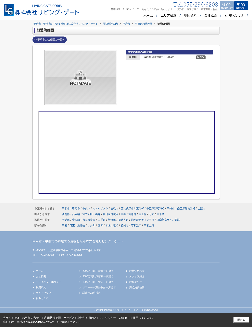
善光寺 (125, 225)
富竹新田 (88, 214)
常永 (108, 225)
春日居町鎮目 (111, 214)
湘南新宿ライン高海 (168, 219)
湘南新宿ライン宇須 (143, 219)
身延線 (66, 219)
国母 (100, 225)
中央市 (86, 208)
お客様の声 (135, 281)
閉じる (241, 319)
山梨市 (201, 208)
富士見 (143, 214)
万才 (152, 214)
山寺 (98, 214)
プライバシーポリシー (48, 281)
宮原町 (133, 214)
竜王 (72, 225)
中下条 (160, 214)
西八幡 (76, 214)
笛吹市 (114, 208)
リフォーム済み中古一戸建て (99, 287)
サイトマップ (43, 292)
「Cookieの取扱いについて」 (41, 322)
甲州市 (171, 208)
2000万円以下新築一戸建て (98, 270)
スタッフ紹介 (137, 276)
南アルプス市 (100, 208)
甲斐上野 (149, 225)
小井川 (91, 225)
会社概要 (41, 276)
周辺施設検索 (137, 287)
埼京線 (112, 219)
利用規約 (41, 287)
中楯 (124, 214)
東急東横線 (89, 219)
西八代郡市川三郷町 (132, 208)
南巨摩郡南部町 (186, 208)
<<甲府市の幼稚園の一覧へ (49, 39)
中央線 (76, 219)
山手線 (102, 219)
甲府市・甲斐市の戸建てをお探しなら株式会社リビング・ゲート (78, 241)
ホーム (40, 270)
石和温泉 (136, 225)
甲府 (64, 225)
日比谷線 (123, 219)
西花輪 (66, 214)
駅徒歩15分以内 (91, 292)
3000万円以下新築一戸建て (98, 276)
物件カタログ (43, 298)
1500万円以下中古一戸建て (98, 281)
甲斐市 (66, 208)
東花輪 (81, 225)
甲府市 (76, 208)
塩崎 (115, 225)
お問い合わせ (137, 270)
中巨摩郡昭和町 (155, 208)
